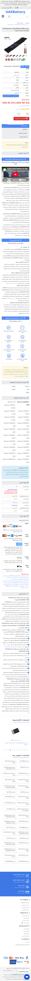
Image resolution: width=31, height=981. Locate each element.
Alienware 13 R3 (12, 402)
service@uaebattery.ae (21, 945)
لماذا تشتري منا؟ (25, 907)
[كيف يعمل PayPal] (16, 962)
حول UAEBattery (25, 902)
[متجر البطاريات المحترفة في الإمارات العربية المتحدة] (15, 13)
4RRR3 (27, 392)
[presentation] (15, 126)
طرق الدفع (26, 933)
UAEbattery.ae (25, 968)
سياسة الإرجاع (25, 920)
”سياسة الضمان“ (10, 298)
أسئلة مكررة (26, 918)
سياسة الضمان (25, 905)
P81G (28, 389)
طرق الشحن (26, 931)
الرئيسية (27, 23)
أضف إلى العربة (20, 118)
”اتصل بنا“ (8, 644)
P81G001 (27, 386)
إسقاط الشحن (25, 936)
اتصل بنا (27, 942)
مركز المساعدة (5, 8)
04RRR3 (14, 386)
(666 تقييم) (18, 109)
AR (15, 8)
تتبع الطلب (26, 929)
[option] (15, 45)
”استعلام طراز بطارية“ (20, 376)
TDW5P (14, 389)
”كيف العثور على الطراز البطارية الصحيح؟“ (14, 647)
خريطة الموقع (25, 910)
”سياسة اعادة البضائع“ (11, 283)
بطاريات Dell (20, 23)
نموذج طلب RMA (25, 923)
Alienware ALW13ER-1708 (9, 459)
